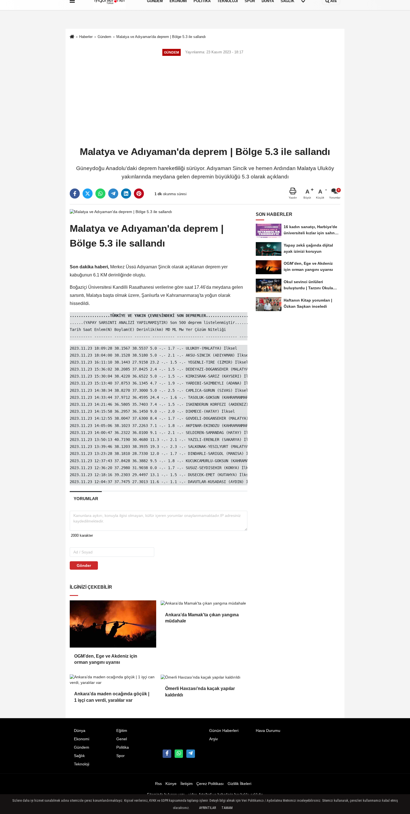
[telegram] (113, 193)
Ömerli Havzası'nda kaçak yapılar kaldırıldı (200, 691)
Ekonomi (81, 739)
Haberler (86, 37)
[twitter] (88, 193)
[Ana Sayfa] (72, 37)
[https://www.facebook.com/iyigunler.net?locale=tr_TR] (167, 753)
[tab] (86, 498)
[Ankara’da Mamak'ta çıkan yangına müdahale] (204, 603)
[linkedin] (126, 193)
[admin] (190, 753)
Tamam (227, 808)
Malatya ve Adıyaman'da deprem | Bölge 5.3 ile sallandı (161, 37)
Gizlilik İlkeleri (239, 784)
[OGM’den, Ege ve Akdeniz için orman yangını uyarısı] (113, 623)
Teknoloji (81, 764)
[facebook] (75, 193)
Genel (121, 739)
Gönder (84, 565)
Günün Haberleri (223, 731)
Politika (122, 747)
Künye (171, 784)
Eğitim (121, 731)
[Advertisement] (205, 102)
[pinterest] (139, 193)
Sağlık (79, 756)
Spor (120, 756)
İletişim (186, 784)
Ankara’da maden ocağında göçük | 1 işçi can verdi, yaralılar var (111, 696)
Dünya (79, 731)
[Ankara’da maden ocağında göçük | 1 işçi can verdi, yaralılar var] (113, 679)
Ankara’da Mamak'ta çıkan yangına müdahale (202, 617)
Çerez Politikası (210, 784)
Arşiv (213, 739)
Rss (158, 784)
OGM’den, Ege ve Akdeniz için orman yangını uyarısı (105, 659)
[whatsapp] (100, 193)
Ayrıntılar (207, 808)
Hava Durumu (268, 731)
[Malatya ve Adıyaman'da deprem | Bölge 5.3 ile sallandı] (121, 211)
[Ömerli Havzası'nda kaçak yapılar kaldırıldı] (204, 677)
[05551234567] (179, 753)
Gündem (104, 37)
